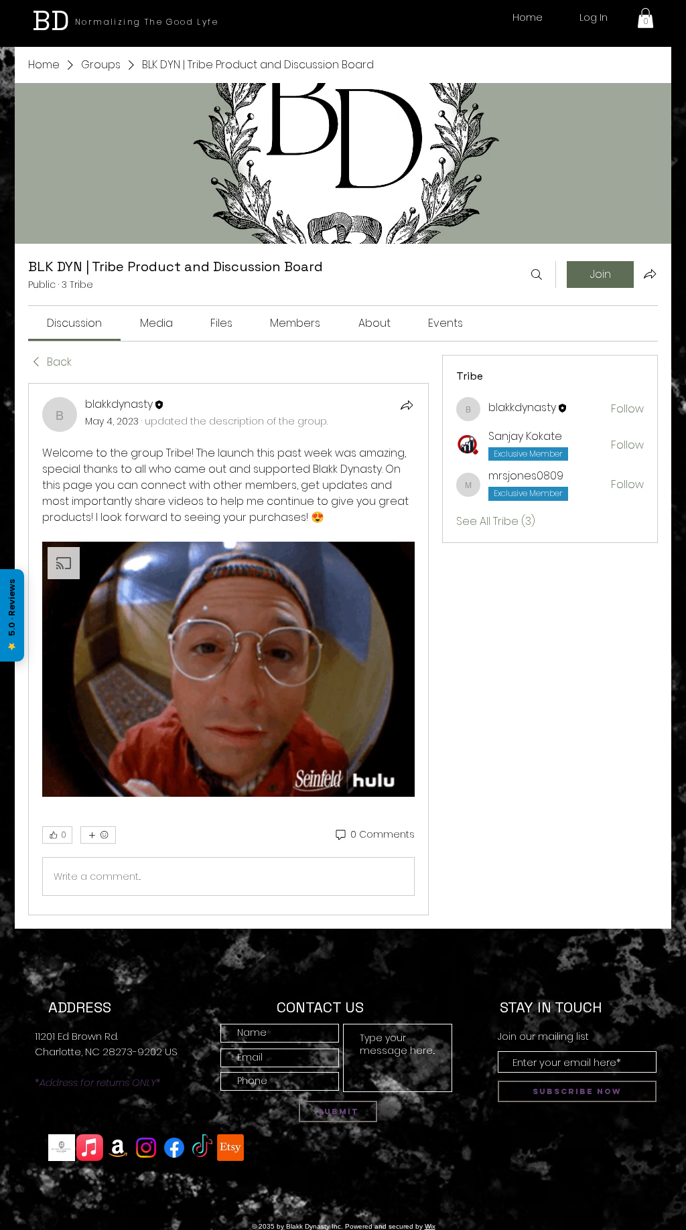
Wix (430, 1226)
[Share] (407, 405)
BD (51, 20)
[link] (74, 323)
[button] (645, 18)
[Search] (537, 274)
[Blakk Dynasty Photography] (61, 1147)
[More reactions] (98, 835)
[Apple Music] (89, 1147)
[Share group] (650, 274)
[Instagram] (146, 1147)
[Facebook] (174, 1147)
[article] (228, 649)
